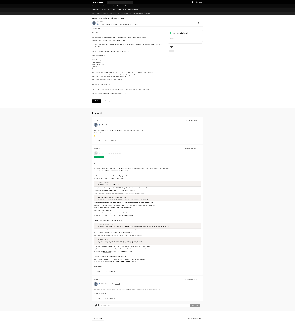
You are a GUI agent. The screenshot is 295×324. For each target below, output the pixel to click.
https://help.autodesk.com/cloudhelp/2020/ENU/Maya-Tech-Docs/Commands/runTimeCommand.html (123, 203)
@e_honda (97, 290)
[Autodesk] (97, 2)
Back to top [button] (99, 318)
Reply (96, 101)
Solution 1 (172, 38)
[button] (202, 23)
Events (113, 9)
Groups (119, 9)
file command (107, 251)
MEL (171, 51)
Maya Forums (112, 13)
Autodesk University (133, 9)
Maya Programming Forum (124, 13)
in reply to (114, 153)
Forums (103, 9)
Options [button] (200, 18)
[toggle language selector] (192, 2)
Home (93, 13)
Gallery (124, 9)
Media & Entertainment (102, 13)
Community (95, 9)
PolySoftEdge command (124, 262)
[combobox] (120, 2)
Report (110, 101)
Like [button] (104, 100)
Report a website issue (194, 318)
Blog (109, 9)
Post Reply (195, 305)
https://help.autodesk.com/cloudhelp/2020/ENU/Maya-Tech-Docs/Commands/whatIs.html (120, 188)
